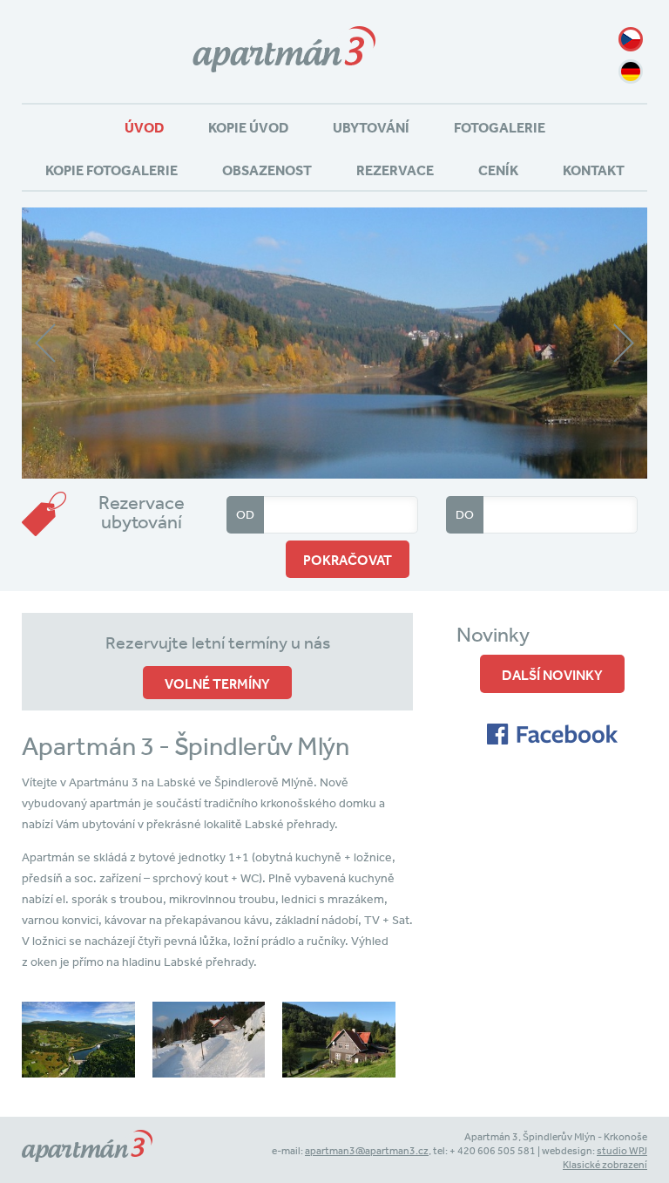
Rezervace (395, 170)
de (630, 71)
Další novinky (552, 674)
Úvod (144, 127)
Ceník (498, 170)
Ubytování (371, 127)
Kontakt (594, 170)
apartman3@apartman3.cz (367, 1151)
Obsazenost (267, 170)
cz (630, 39)
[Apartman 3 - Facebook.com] (552, 740)
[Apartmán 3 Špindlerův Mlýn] (284, 85)
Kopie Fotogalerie (111, 170)
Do (465, 514)
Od (245, 514)
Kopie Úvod (248, 127)
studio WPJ (622, 1151)
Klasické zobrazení (605, 1165)
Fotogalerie (499, 127)
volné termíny (217, 683)
